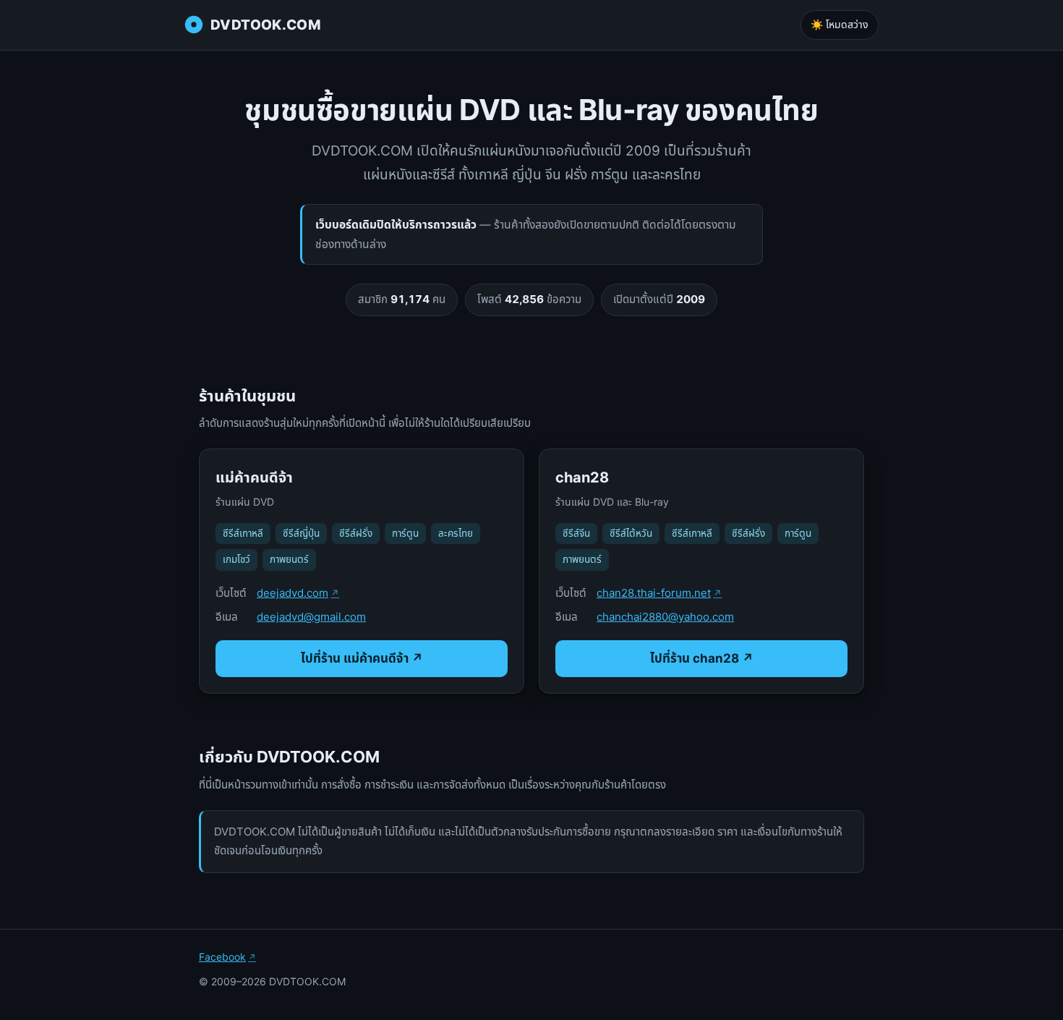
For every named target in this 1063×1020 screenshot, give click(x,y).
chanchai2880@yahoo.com (665, 617)
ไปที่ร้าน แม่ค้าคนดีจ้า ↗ (362, 658)
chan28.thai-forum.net (654, 593)
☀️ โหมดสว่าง (839, 24)
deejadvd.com (292, 593)
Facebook (222, 957)
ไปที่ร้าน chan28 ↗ (702, 658)
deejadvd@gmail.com (311, 617)
